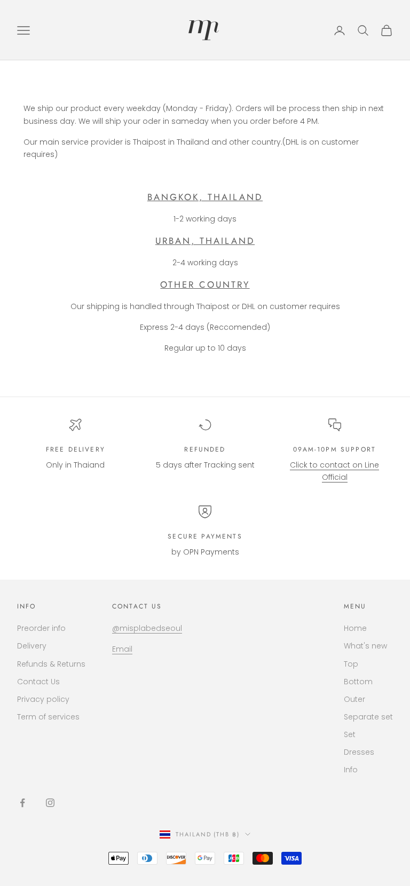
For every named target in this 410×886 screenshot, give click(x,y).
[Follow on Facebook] (22, 802)
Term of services (48, 716)
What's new (365, 645)
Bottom (358, 681)
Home (355, 628)
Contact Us (38, 681)
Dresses (359, 752)
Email (122, 649)
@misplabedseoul (147, 628)
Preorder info (41, 628)
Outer (354, 699)
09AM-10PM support (334, 449)
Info (351, 769)
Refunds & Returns (51, 664)
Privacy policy (43, 699)
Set (350, 734)
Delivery (31, 645)
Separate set (368, 716)
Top (351, 664)
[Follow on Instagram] (50, 802)
